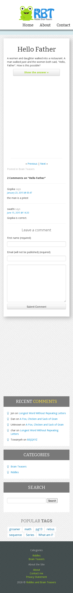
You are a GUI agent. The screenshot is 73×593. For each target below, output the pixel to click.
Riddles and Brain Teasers (41, 582)
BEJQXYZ (32, 439)
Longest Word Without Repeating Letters (42, 413)
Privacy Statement (36, 577)
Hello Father (36, 49)
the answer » (36, 72)
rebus (50, 529)
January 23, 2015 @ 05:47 (19, 192)
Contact (63, 25)
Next (43, 163)
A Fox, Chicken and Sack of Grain (39, 419)
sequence (15, 535)
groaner (14, 529)
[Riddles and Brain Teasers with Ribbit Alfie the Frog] (36, 11)
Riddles (15, 472)
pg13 (39, 529)
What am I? (45, 535)
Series (30, 535)
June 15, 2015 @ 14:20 (18, 212)
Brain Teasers (27, 169)
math (27, 529)
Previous (32, 163)
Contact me (36, 573)
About (45, 25)
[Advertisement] (36, 118)
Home (28, 25)
